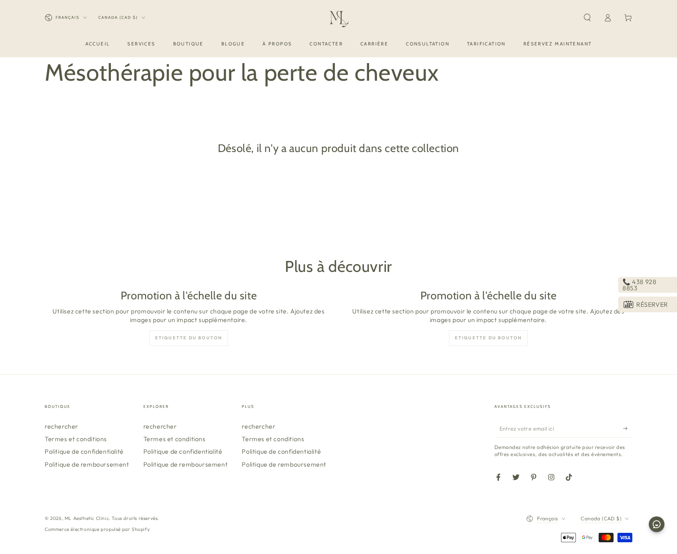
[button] (587, 17)
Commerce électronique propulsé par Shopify (97, 529)
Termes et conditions (76, 439)
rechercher (61, 426)
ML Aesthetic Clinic (87, 518)
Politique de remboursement (87, 464)
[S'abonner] (627, 428)
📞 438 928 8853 (639, 285)
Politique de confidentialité (84, 451)
